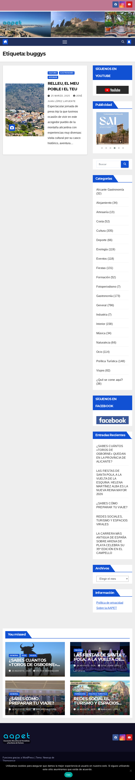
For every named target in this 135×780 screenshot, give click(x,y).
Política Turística (107, 361)
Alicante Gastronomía (110, 189)
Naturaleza (103, 342)
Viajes (100, 370)
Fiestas (101, 268)
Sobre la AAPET (106, 607)
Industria (101, 314)
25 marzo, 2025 (61, 96)
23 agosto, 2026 (21, 671)
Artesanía (102, 212)
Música (100, 333)
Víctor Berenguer (47, 671)
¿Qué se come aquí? (109, 379)
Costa (100, 221)
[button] (122, 41)
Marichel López (110, 709)
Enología (102, 249)
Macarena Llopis (46, 709)
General (101, 305)
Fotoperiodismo (106, 286)
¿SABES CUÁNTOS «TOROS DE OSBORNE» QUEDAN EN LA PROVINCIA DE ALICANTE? (111, 454)
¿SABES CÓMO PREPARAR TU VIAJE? (31, 701)
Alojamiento (104, 202)
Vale (68, 774)
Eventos (101, 258)
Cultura (53, 73)
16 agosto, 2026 (86, 666)
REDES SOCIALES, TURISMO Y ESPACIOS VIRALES (112, 520)
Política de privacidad (109, 602)
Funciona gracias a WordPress (19, 757)
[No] (130, 770)
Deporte (101, 240)
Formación (103, 277)
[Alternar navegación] (64, 42)
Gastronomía (66, 73)
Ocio (99, 351)
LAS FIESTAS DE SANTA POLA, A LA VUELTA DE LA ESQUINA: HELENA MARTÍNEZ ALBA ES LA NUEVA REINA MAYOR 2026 (112, 482)
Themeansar (9, 760)
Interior (53, 77)
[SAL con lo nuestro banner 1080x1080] (112, 128)
